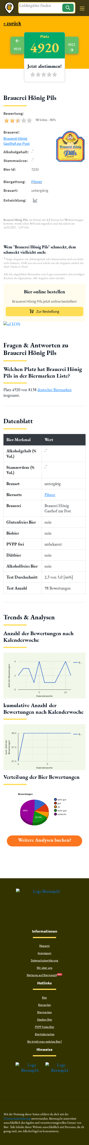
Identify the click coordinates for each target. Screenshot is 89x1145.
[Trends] (34, 200)
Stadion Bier (44, 1019)
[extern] (30, 1065)
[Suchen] (68, 8)
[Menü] (82, 8)
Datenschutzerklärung (44, 960)
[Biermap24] (9, 8)
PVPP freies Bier (44, 1027)
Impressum (44, 953)
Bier (44, 997)
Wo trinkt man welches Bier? (44, 1041)
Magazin (44, 946)
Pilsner (36, 181)
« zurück (12, 23)
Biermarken (44, 1012)
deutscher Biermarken (54, 389)
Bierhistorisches (44, 1034)
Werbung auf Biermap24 (42, 975)
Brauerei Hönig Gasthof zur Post (16, 141)
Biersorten (44, 1005)
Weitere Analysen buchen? (44, 840)
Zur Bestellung (47, 311)
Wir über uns (44, 968)
